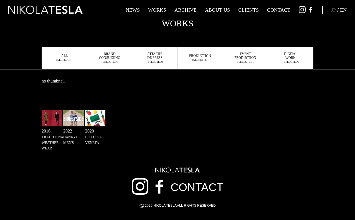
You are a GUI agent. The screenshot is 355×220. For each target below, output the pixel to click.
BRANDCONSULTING (109, 57)
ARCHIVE (185, 10)
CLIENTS (248, 10)
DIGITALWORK (290, 57)
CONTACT (278, 10)
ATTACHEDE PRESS (154, 57)
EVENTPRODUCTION (245, 57)
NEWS (133, 10)
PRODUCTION (200, 57)
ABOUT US (217, 10)
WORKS (157, 10)
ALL (64, 57)
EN (343, 10)
